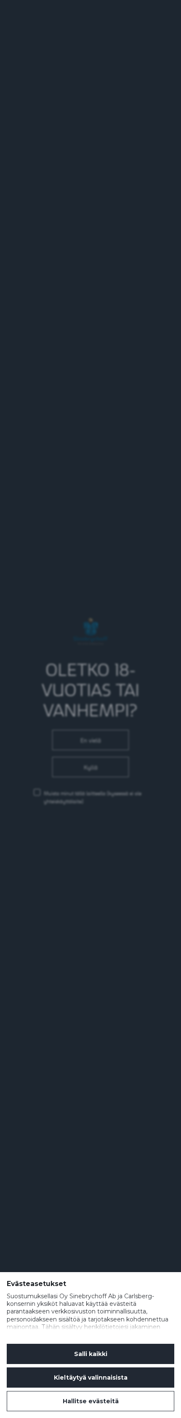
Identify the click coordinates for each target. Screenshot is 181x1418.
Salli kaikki (90, 1354)
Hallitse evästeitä (91, 1401)
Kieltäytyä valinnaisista (91, 1377)
